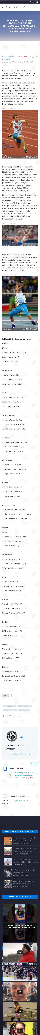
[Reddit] (19, 716)
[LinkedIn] (16, 716)
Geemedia (9, 57)
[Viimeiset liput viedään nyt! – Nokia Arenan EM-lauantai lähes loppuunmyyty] (8, 841)
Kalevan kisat (9, 706)
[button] (31, 763)
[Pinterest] (10, 716)
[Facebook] (30, 2)
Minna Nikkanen (24, 706)
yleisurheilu (24, 710)
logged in (18, 801)
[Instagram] (36, 2)
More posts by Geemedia (19, 754)
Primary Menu (36, 7)
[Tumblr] (13, 716)
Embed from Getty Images (9, 108)
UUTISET (6, 59)
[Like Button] (5, 695)
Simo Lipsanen (10, 710)
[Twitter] (33, 2)
